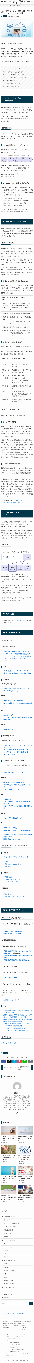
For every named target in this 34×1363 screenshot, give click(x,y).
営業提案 (6, 1236)
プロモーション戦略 (19, 620)
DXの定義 (6, 861)
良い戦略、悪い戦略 (9, 1284)
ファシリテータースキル (10, 1291)
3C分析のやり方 (8, 715)
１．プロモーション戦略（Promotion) (16, 72)
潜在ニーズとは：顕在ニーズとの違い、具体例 (17, 673)
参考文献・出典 (10, 80)
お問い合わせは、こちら (8, 1043)
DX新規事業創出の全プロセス (12, 879)
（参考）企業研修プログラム (14, 86)
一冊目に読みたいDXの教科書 (12, 864)
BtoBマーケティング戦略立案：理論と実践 (16, 654)
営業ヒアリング (8, 1233)
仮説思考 (6, 1264)
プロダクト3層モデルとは (11, 789)
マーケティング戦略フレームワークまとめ (16, 651)
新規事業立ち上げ (8, 1280)
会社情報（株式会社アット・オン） (13, 1355)
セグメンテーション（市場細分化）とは (15, 749)
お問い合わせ (25, 1353)
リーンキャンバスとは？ (10, 881)
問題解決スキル (8, 1267)
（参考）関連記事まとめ (12, 83)
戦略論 (5, 1277)
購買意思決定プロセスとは (11, 839)
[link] (17, 1113)
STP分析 (6, 1250)
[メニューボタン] (1, 2)
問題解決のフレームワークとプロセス (15, 896)
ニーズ (5, 1253)
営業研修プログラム (9, 1220)
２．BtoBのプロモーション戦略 (15, 75)
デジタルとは (7, 859)
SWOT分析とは (8, 729)
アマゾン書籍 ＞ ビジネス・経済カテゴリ (14, 1313)
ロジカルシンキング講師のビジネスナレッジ (17, 2)
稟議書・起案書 (8, 1294)
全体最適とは (7, 866)
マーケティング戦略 (9, 1240)
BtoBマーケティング (9, 1247)
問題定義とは (7, 894)
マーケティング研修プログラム (11, 1223)
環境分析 (6, 1257)
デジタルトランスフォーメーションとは (15, 857)
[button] (3, 1061)
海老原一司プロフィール (11, 1357)
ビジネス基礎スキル (9, 1287)
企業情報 (6, 1297)
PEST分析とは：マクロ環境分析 (13, 701)
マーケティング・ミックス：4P (13, 772)
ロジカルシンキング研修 (10, 1226)
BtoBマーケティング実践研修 (12, 933)
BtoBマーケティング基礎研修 (12, 931)
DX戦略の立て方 (8, 877)
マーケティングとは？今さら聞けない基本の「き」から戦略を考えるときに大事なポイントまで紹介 (17, 658)
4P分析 (5, 16)
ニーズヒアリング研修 (10, 977)
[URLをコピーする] (30, 1061)
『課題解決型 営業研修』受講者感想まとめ (16, 960)
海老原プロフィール (14, 1351)
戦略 (5, 1274)
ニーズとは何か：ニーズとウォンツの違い (16, 671)
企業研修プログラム (9, 1216)
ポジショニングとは (9, 754)
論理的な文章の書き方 (9, 1270)
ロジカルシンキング (9, 1260)
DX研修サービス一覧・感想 (11, 1000)
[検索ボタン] (32, 2)
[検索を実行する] (31, 1303)
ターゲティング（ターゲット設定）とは (15, 752)
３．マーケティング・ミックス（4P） (17, 77)
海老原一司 (17, 1093)
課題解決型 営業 (8, 1230)
